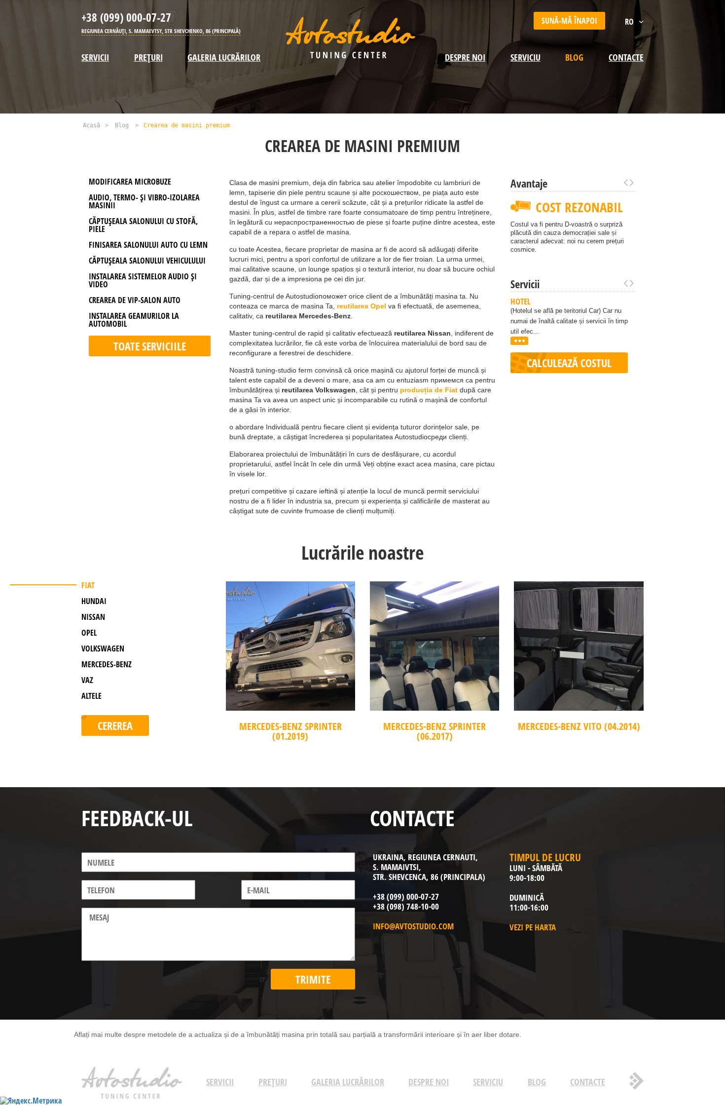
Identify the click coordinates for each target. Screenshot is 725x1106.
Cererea (115, 725)
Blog (574, 57)
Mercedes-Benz (106, 664)
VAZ (87, 680)
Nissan (93, 616)
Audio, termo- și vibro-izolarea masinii (144, 201)
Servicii (95, 57)
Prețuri (148, 57)
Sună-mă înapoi (569, 20)
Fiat (88, 585)
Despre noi (465, 57)
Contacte (626, 57)
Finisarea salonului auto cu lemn (148, 244)
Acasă (91, 125)
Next (632, 182)
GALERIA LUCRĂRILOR (223, 57)
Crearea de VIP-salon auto (135, 300)
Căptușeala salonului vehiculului (147, 260)
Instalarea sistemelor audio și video (143, 280)
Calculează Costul (569, 362)
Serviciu (525, 57)
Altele (91, 695)
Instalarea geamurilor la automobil (134, 319)
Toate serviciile (149, 346)
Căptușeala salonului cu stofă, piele (143, 225)
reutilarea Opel (361, 306)
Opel (89, 632)
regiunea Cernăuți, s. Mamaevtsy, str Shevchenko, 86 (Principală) (161, 31)
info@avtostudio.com (413, 926)
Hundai (94, 601)
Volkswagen (102, 648)
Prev (626, 182)
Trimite (312, 979)
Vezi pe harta (532, 927)
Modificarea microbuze (130, 181)
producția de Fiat (429, 390)
